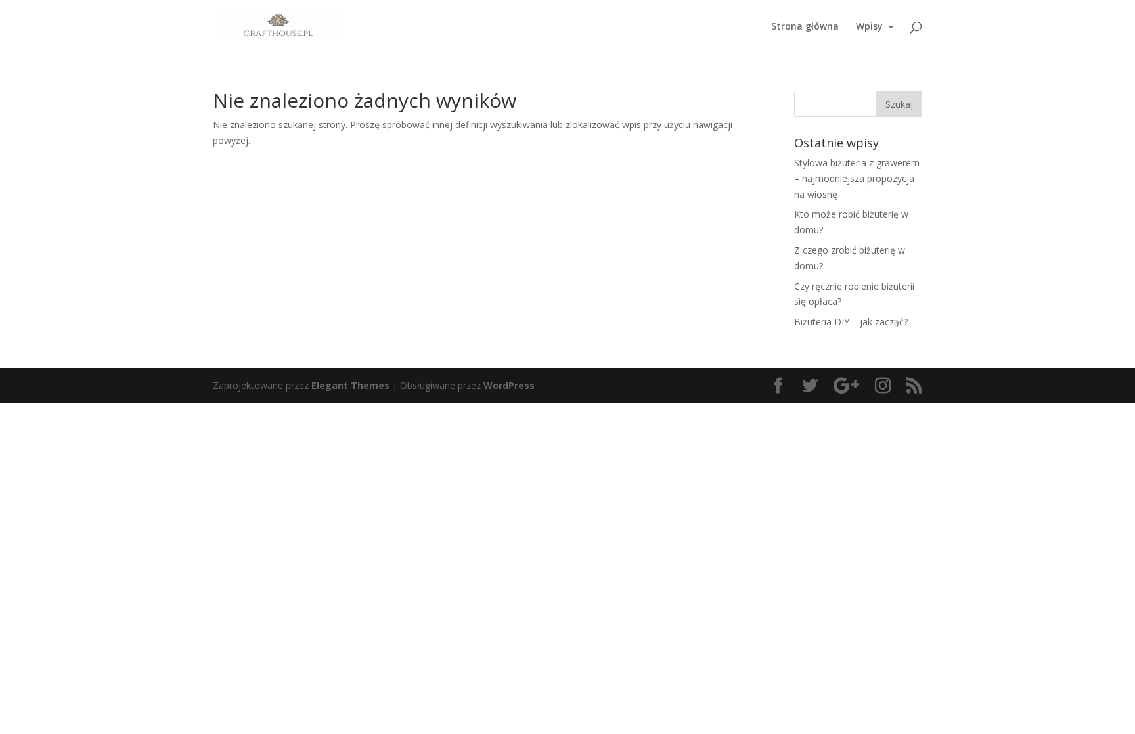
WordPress (509, 385)
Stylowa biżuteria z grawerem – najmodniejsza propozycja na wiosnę (857, 178)
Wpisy (869, 27)
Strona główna (805, 27)
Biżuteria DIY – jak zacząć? (851, 321)
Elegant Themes (350, 385)
